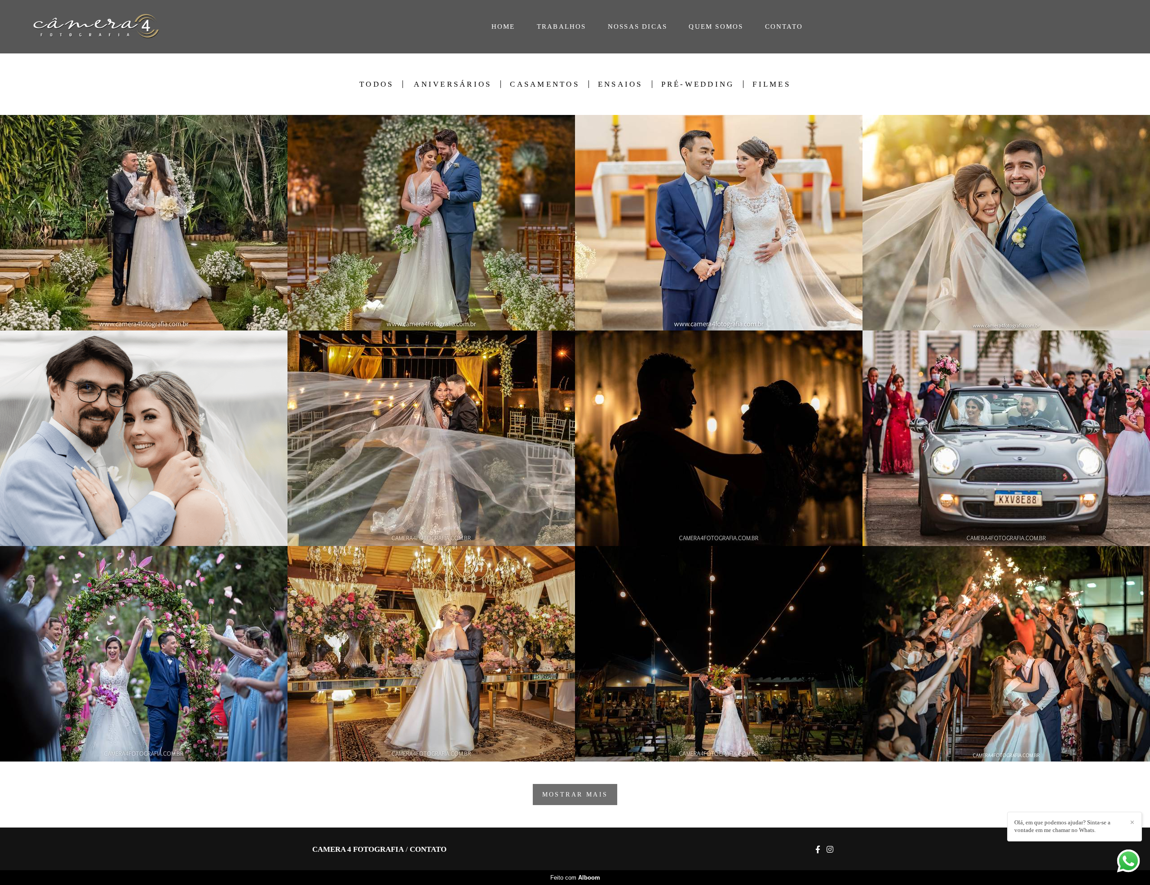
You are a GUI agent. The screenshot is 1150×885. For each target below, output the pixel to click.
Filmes (771, 84)
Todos (376, 84)
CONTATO (784, 26)
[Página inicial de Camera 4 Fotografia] (103, 26)
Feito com (575, 877)
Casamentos (544, 84)
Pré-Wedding (697, 84)
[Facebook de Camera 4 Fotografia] (817, 849)
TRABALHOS (561, 26)
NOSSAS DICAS (637, 26)
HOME (503, 26)
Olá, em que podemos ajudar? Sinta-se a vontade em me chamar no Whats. (1062, 826)
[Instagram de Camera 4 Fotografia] (830, 849)
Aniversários (452, 84)
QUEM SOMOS (716, 26)
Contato (428, 849)
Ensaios (620, 84)
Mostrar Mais (575, 794)
